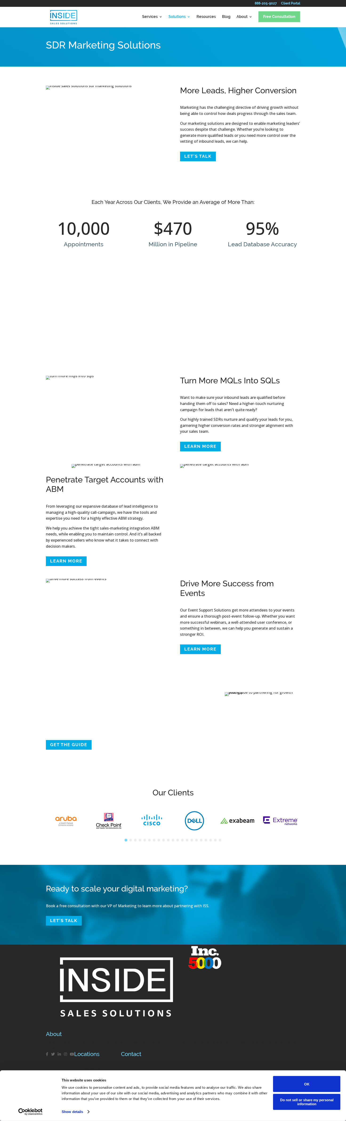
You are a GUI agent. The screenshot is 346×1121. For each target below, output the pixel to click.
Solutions (177, 17)
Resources (206, 17)
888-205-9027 (266, 4)
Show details (72, 1112)
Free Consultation (279, 16)
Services (150, 17)
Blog (226, 17)
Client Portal (290, 4)
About (242, 17)
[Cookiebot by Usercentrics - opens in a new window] (30, 1111)
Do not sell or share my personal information (307, 1102)
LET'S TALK (198, 156)
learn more (200, 446)
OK (307, 1084)
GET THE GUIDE (68, 744)
